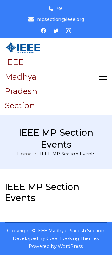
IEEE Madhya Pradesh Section (70, 230)
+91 (60, 8)
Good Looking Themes (72, 238)
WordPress (70, 246)
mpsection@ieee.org (60, 19)
